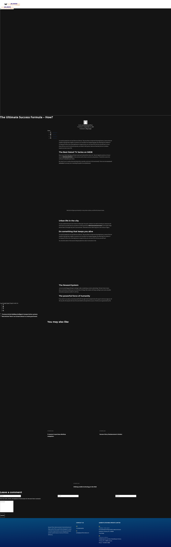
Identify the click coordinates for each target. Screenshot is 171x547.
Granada (4, 303)
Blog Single (88, 128)
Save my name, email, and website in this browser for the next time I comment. (20, 498)
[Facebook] (77, 536)
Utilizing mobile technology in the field (85, 487)
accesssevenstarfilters (87, 125)
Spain (8, 303)
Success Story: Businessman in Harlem (111, 434)
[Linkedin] (85, 536)
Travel (11, 303)
